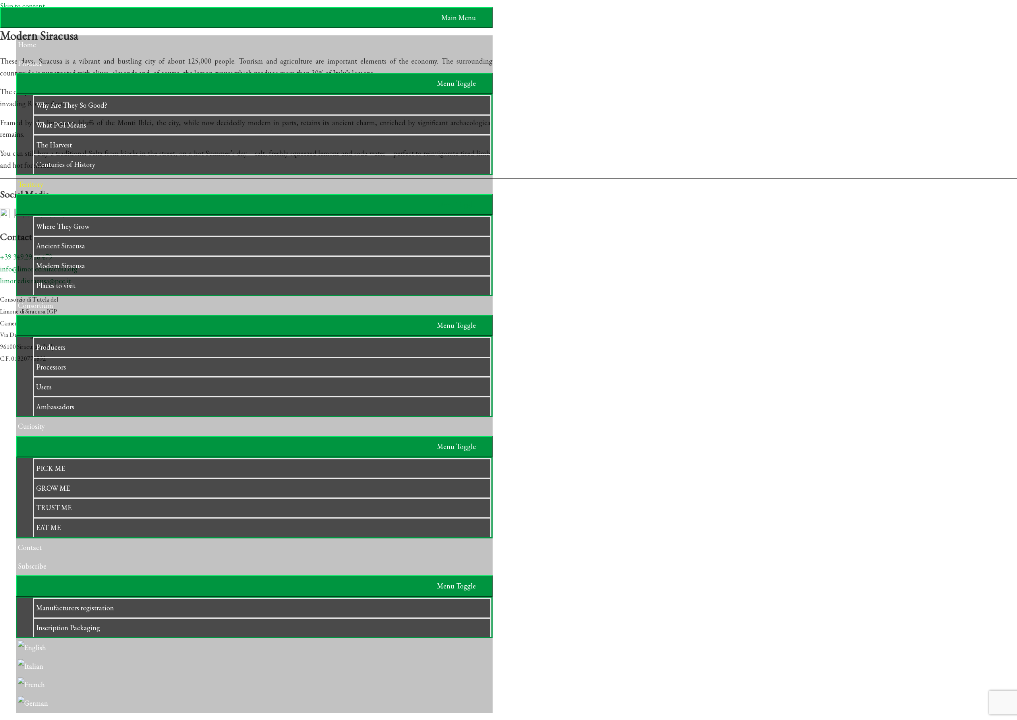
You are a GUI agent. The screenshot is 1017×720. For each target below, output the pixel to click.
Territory (30, 184)
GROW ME (53, 488)
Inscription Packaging (68, 627)
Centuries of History (65, 164)
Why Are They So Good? (71, 105)
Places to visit (55, 285)
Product (30, 63)
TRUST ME (54, 507)
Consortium (35, 305)
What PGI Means (61, 125)
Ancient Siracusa (60, 245)
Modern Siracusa (60, 265)
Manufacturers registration (75, 607)
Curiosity (31, 426)
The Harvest (54, 144)
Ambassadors (55, 406)
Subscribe (32, 566)
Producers (51, 347)
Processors (51, 367)
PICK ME (50, 468)
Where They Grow (62, 226)
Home (27, 44)
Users (44, 386)
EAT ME (48, 527)
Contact (30, 547)
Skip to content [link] (22, 5)
